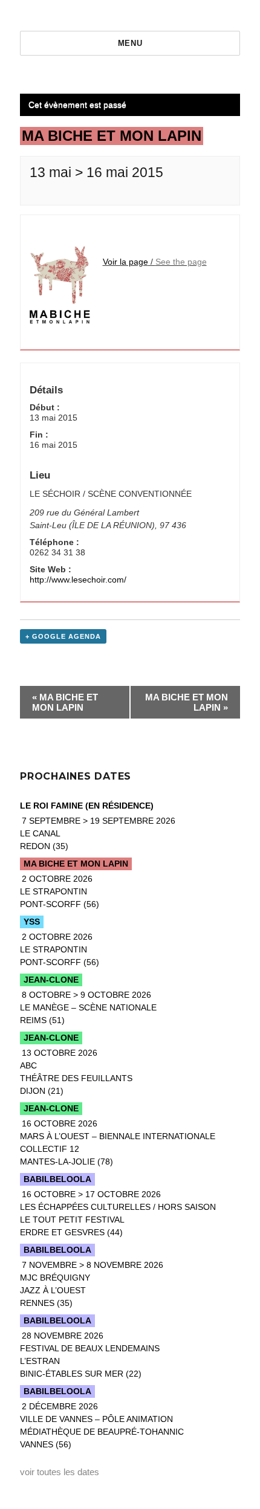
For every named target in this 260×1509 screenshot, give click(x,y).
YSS (32, 921)
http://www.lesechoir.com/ (78, 579)
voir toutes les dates (59, 1472)
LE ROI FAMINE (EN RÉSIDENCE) (87, 805)
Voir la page (125, 262)
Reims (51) (88, 1007)
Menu (130, 43)
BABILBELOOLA (57, 1179)
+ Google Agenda (63, 636)
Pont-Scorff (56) (59, 891)
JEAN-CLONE (51, 979)
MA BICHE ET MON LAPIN (65, 702)
